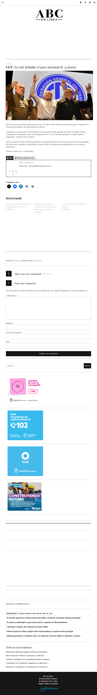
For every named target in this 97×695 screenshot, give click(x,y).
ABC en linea (26, 162)
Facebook (84, 2)
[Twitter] (9, 171)
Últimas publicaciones (25, 158)
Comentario (11, 296)
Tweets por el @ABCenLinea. (18, 604)
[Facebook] (12, 171)
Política (9, 64)
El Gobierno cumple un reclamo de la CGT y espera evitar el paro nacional (45, 206)
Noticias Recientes (12, 613)
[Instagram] (12, 174)
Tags (51, 613)
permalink (37, 261)
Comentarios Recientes (24, 613)
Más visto (45, 613)
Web (8, 342)
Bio (10, 158)
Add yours (47, 274)
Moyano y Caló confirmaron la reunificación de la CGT (18, 205)
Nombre (10, 323)
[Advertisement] (48, 42)
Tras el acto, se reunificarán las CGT (73, 205)
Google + (89, 2)
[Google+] (15, 171)
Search (94, 2)
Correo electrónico (14, 332)
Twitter (80, 2)
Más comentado (37, 613)
